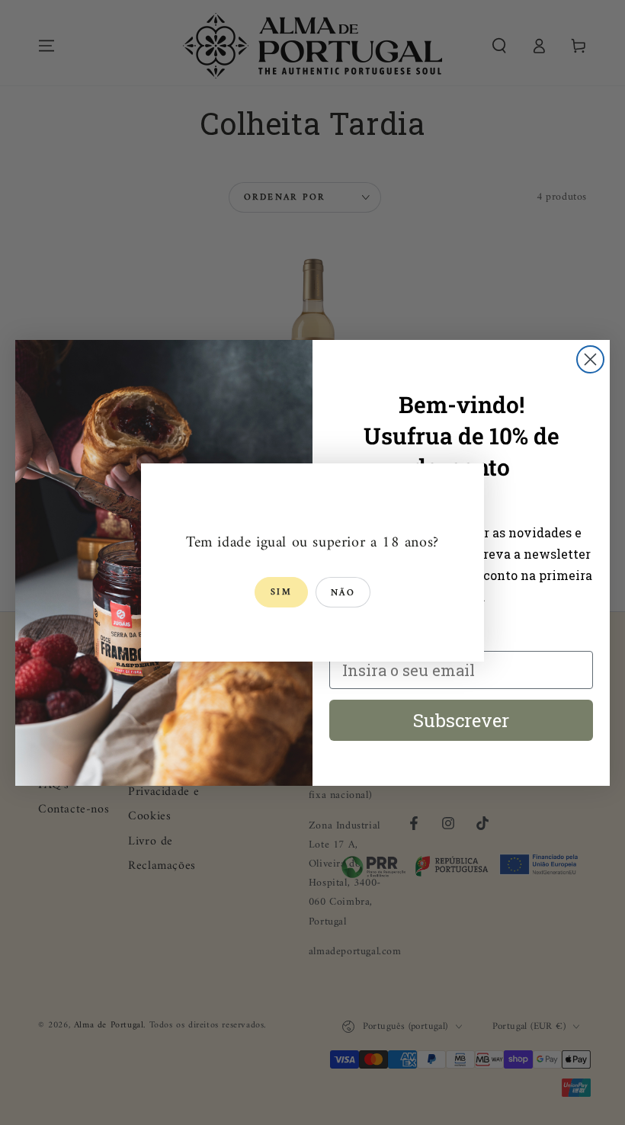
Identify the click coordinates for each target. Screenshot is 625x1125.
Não (343, 593)
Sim (281, 593)
